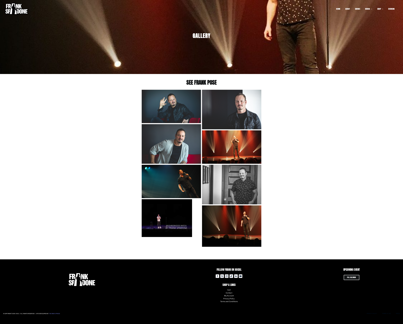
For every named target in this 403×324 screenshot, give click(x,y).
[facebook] (217, 276)
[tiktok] (231, 276)
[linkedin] (236, 276)
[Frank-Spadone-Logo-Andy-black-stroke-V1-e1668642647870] (16, 2)
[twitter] (222, 276)
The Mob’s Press (54, 313)
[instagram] (226, 276)
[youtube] (240, 276)
